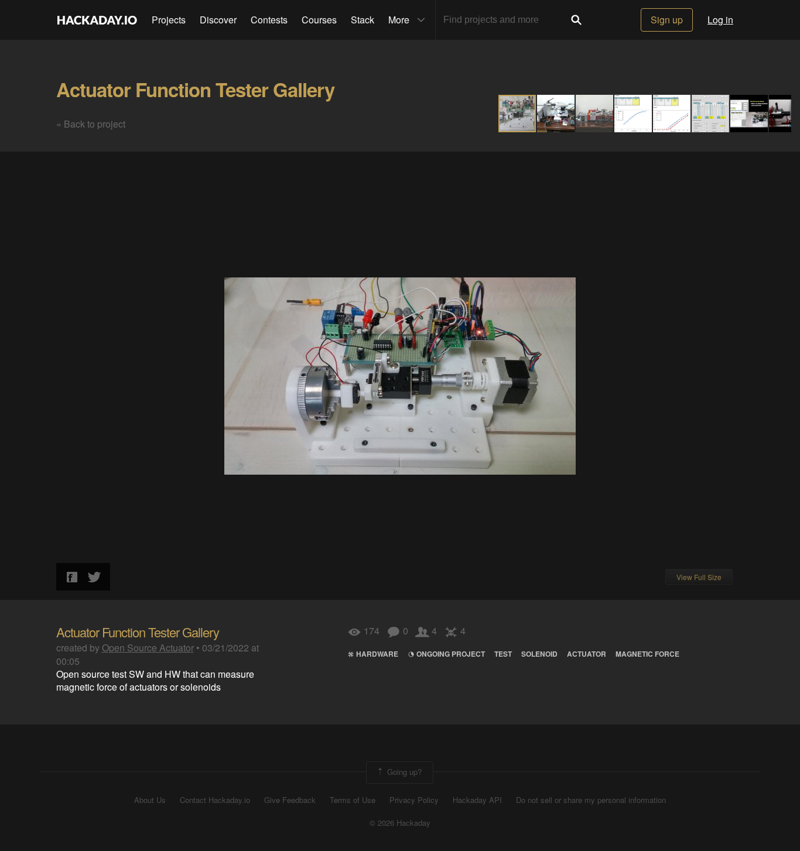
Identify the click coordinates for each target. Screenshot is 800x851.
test (503, 653)
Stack (362, 19)
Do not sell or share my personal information (591, 800)
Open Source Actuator (148, 647)
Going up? (403, 771)
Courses (319, 19)
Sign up (667, 19)
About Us (150, 800)
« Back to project (90, 124)
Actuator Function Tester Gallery (195, 89)
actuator (586, 653)
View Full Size (699, 577)
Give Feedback (290, 800)
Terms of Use (352, 800)
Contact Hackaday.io (215, 800)
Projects (169, 19)
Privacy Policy (414, 800)
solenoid (539, 653)
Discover (218, 19)
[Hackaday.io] (97, 20)
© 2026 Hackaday (400, 823)
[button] (556, 113)
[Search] (576, 20)
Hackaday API (477, 800)
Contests (269, 19)
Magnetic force (647, 653)
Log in (720, 19)
